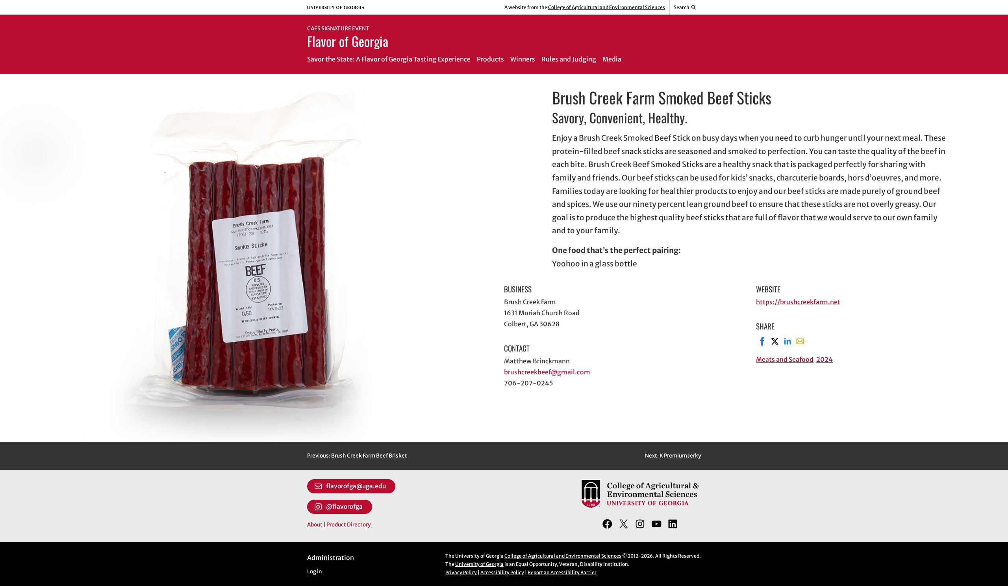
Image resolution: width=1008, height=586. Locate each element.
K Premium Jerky (680, 455)
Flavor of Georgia (347, 41)
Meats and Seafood (784, 359)
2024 (824, 359)
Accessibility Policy (502, 572)
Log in (314, 571)
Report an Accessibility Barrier (562, 572)
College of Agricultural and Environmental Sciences (606, 7)
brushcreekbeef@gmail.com (547, 372)
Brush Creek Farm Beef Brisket (369, 455)
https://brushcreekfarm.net (798, 302)
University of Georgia (479, 564)
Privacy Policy (461, 572)
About (314, 524)
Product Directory (348, 524)
